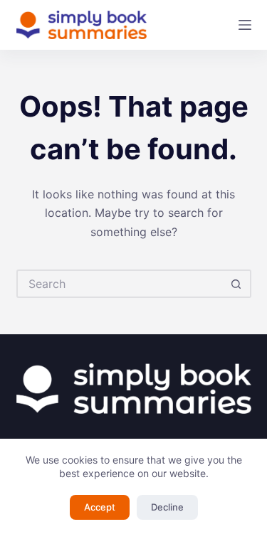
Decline (167, 507)
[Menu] (245, 24)
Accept (99, 507)
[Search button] (237, 283)
